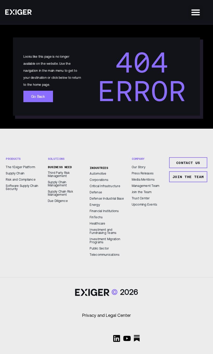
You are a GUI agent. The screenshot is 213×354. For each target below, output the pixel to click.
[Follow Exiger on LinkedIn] (117, 338)
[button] (196, 12)
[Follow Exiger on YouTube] (127, 338)
